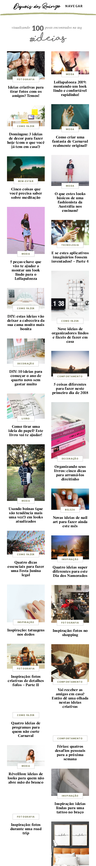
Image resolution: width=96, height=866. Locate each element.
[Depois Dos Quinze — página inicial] (39, 6)
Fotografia (26, 79)
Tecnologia (70, 245)
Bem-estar (26, 181)
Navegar (74, 6)
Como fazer (26, 126)
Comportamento (70, 376)
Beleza (70, 509)
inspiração (70, 559)
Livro (26, 418)
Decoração (25, 363)
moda (70, 74)
